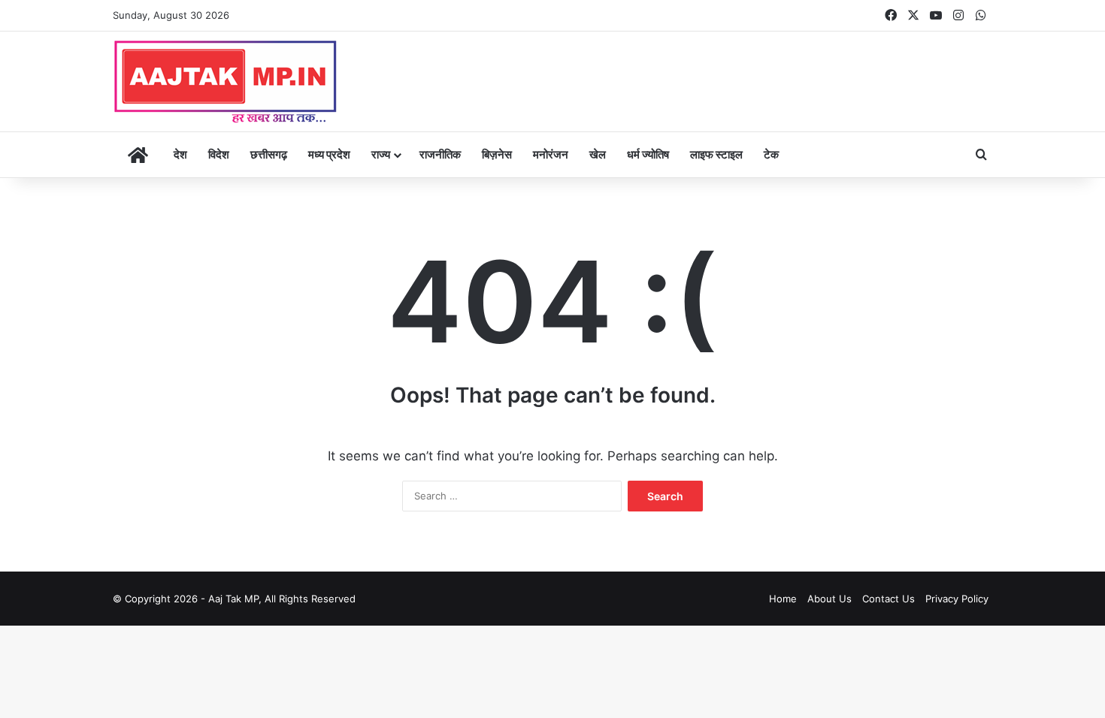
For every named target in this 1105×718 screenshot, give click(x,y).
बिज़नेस (497, 154)
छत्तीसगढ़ (268, 154)
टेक (771, 154)
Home (783, 599)
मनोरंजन (550, 154)
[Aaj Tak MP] (225, 81)
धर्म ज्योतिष (648, 154)
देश (180, 154)
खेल (597, 154)
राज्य (380, 154)
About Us (829, 599)
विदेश (218, 154)
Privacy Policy (956, 599)
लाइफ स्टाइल (716, 154)
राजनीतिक (440, 154)
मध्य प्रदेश (329, 154)
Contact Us (888, 599)
